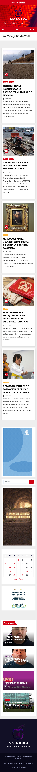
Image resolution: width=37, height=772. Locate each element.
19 (5, 571)
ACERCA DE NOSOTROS (25, 763)
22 (18, 571)
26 (5, 575)
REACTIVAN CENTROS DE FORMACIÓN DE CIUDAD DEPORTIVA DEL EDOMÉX (16, 389)
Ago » (21, 579)
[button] (30, 29)
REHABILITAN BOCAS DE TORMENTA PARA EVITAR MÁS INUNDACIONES (16, 165)
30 (23, 575)
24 (27, 571)
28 (14, 575)
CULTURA (6, 235)
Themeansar (18, 758)
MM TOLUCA (18, 19)
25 (31, 571)
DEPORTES (6, 382)
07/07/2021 (8, 99)
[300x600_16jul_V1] (17, 516)
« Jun (16, 579)
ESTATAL (6, 82)
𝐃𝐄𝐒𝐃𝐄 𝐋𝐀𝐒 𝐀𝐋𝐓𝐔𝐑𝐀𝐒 (16, 683)
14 (14, 567)
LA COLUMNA (8, 680)
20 (10, 571)
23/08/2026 (10, 643)
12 (5, 567)
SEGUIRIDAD (8, 634)
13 (10, 567)
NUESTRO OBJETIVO (10, 763)
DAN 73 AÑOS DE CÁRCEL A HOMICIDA (16, 638)
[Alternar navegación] (16, 29)
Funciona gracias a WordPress (13, 756)
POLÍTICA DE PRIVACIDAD (18, 767)
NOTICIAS (11, 82)
